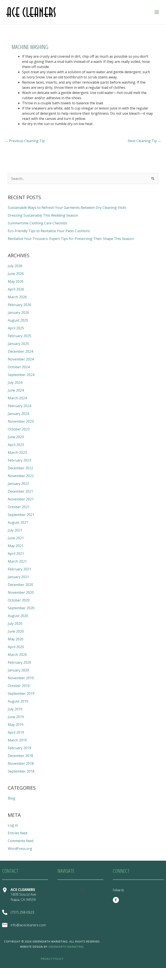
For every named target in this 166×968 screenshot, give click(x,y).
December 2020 (20, 584)
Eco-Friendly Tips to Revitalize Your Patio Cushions (49, 231)
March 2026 (17, 297)
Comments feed (20, 840)
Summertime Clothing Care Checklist (37, 223)
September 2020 (21, 608)
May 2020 (15, 639)
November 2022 (21, 475)
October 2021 (19, 507)
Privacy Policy (52, 959)
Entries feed (17, 833)
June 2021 (16, 538)
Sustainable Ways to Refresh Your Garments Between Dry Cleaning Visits (67, 207)
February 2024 (19, 405)
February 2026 (19, 304)
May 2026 (15, 281)
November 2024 (21, 359)
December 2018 (20, 755)
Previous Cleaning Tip (25, 140)
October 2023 (19, 429)
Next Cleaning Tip (144, 140)
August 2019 (18, 701)
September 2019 (21, 693)
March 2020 (17, 654)
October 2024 (19, 367)
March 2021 (17, 561)
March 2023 (17, 452)
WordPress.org (20, 848)
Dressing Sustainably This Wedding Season (43, 215)
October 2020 (19, 600)
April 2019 (16, 732)
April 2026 (16, 289)
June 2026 (16, 273)
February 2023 (19, 460)
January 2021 (18, 576)
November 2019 (21, 678)
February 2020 (19, 662)
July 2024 (15, 382)
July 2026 (15, 265)
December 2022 (20, 468)
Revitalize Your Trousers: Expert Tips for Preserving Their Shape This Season (71, 238)
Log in (13, 825)
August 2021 (18, 522)
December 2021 (20, 491)
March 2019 (17, 740)
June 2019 (16, 716)
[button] (83, 890)
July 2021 (15, 530)
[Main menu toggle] (157, 12)
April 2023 (16, 444)
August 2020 (18, 615)
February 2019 (19, 748)
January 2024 (18, 413)
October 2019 (19, 685)
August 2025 (18, 320)
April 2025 (16, 328)
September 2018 (21, 771)
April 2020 (16, 646)
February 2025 (19, 335)
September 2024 (21, 374)
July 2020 (15, 623)
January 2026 (18, 312)
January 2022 (18, 483)
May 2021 (15, 545)
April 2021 (16, 553)
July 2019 (15, 709)
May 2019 (15, 724)
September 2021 (21, 514)
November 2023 (21, 421)
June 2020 (16, 631)
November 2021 (21, 499)
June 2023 (16, 437)
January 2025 (18, 343)
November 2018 (21, 763)
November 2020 (21, 592)
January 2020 (18, 670)
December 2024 (20, 351)
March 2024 (17, 398)
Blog (11, 798)
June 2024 (16, 390)
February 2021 (19, 569)
